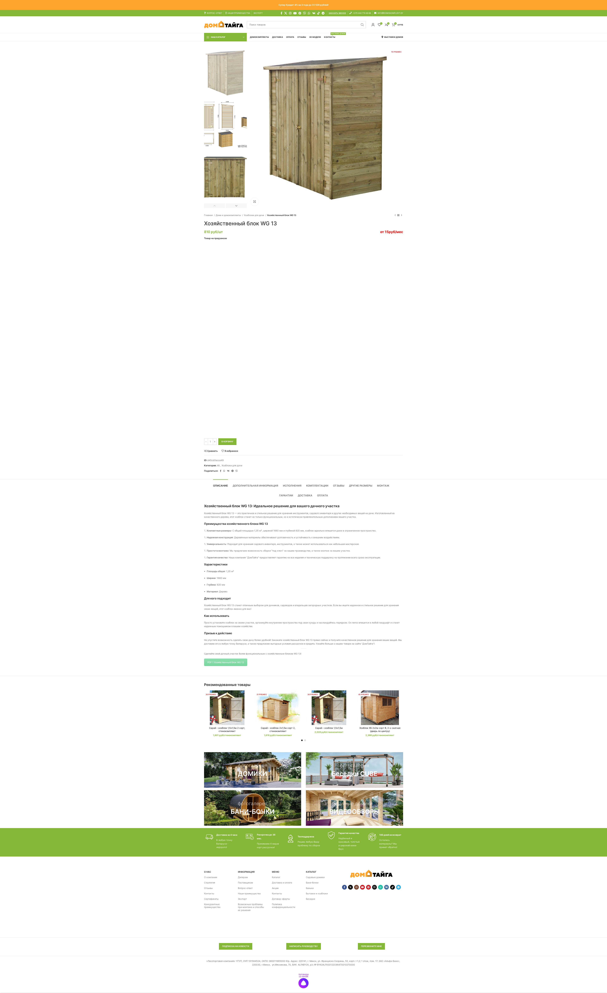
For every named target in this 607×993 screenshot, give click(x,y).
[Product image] (278, 707)
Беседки (310, 898)
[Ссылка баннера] (252, 770)
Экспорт (242, 898)
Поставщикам (245, 882)
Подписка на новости (235, 946)
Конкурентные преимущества (212, 905)
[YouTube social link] (294, 13)
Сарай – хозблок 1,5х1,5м (329, 728)
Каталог (276, 877)
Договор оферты (281, 898)
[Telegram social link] (323, 13)
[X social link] (285, 13)
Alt (218, 465)
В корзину (227, 441)
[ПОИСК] (362, 24)
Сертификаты (211, 898)
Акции (275, 888)
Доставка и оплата (282, 882)
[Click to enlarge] (255, 202)
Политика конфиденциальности (283, 905)
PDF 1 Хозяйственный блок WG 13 (225, 662)
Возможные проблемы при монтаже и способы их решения (251, 907)
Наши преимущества (249, 893)
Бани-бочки (312, 882)
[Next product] (401, 215)
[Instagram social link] (290, 13)
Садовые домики (315, 877)
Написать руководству (303, 946)
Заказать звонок (337, 13)
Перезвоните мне (371, 946)
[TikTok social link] (318, 13)
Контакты (209, 893)
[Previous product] (395, 215)
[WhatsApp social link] (309, 13)
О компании (210, 877)
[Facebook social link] (281, 13)
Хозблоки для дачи (254, 215)
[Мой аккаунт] (373, 25)
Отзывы (208, 888)
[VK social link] (313, 13)
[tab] (220, 484)
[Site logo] (224, 24)
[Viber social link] (237, 471)
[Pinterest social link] (299, 13)
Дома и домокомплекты (229, 215)
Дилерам (243, 877)
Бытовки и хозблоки (317, 893)
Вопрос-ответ (245, 888)
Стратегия (209, 882)
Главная (208, 215)
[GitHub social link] (304, 13)
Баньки (310, 888)
